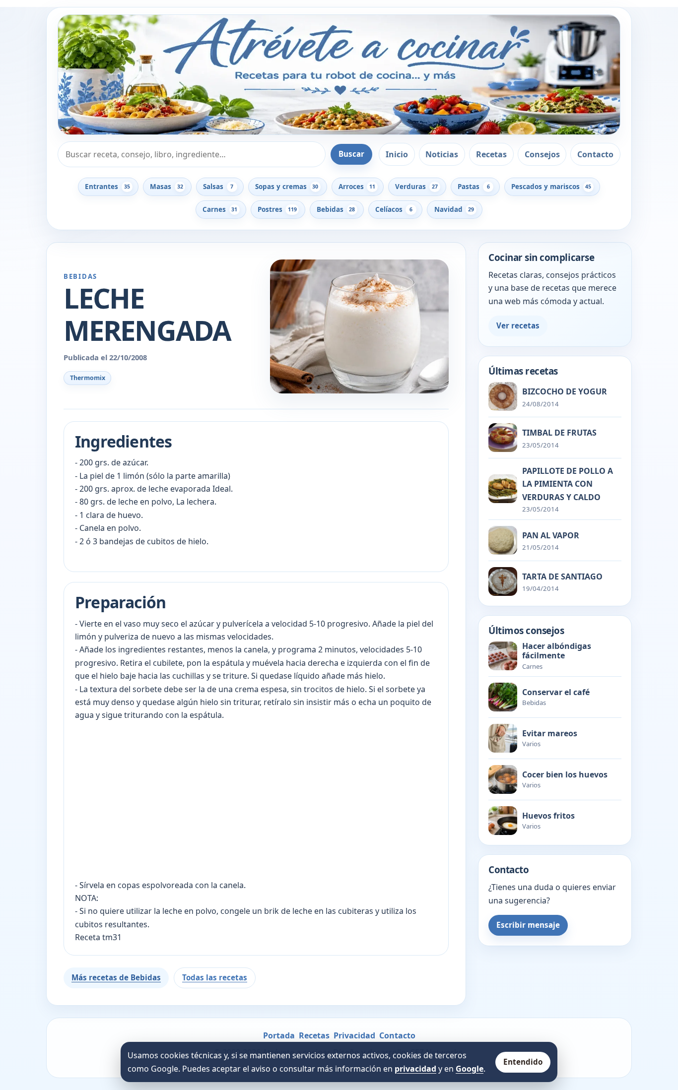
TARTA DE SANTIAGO (562, 576)
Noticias (441, 154)
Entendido (522, 1062)
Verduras (416, 186)
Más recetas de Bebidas (116, 977)
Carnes (220, 209)
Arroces (357, 186)
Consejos (542, 154)
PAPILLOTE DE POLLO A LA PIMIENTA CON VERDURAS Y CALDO (567, 484)
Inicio (397, 154)
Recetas (491, 154)
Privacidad (354, 1035)
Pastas (473, 186)
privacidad (415, 1068)
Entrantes (107, 186)
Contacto (595, 154)
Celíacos (393, 209)
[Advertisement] (256, 800)
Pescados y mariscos (551, 186)
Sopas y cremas (286, 186)
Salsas (218, 186)
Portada (279, 1035)
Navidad (454, 209)
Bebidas (336, 209)
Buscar (351, 154)
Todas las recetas (214, 977)
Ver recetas (518, 325)
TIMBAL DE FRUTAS (559, 432)
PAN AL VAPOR (550, 535)
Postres (277, 209)
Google (469, 1068)
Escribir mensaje (528, 925)
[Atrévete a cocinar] (339, 74)
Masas (166, 186)
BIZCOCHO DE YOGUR (564, 391)
